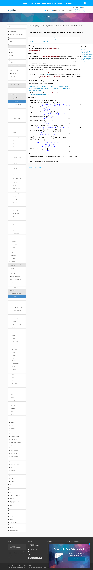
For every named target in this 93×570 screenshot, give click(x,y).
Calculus (12, 55)
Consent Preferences (39, 567)
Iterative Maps (14, 431)
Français (16, 565)
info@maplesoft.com (34, 551)
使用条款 (30, 567)
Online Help (38, 25)
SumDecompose (16, 188)
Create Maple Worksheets (15, 37)
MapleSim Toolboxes (14, 530)
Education (12, 508)
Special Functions (14, 450)
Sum (13, 252)
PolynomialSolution (18, 118)
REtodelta (15, 221)
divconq (14, 146)
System (11, 516)
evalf (13, 91)
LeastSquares (14, 400)
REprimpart (15, 210)
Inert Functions (14, 478)
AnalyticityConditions (17, 135)
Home (29, 25)
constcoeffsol (16, 137)
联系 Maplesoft (75, 7)
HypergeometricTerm (16, 293)
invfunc (12, 394)
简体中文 (29, 565)
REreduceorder (16, 213)
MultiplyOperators (17, 168)
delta (14, 140)
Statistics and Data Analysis (15, 487)
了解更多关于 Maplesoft (12, 557)
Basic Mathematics (14, 456)
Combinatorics (14, 67)
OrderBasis (13, 255)
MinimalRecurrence (17, 165)
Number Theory (14, 439)
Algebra (12, 52)
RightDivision (16, 182)
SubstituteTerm (17, 123)
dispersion (15, 143)
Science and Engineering (14, 495)
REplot (14, 207)
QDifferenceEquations (17, 88)
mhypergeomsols (16, 163)
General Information (15, 49)
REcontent (15, 202)
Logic (12, 467)
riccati (14, 227)
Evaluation (13, 261)
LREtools (14, 94)
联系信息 (30, 541)
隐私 (34, 567)
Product (13, 258)
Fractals (12, 425)
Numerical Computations (16, 442)
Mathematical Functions (15, 436)
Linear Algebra (13, 433)
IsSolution (16, 109)
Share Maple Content (14, 44)
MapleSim (12, 527)
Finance (12, 422)
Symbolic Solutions (15, 287)
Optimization (13, 445)
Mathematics (12, 46)
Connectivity (12, 498)
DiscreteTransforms (15, 70)
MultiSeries (13, 79)
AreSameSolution (17, 104)
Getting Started (13, 31)
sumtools (14, 241)
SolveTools (13, 386)
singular (13, 419)
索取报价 (83, 7)
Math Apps (12, 505)
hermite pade (14, 388)
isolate (12, 397)
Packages (12, 447)
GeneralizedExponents (17, 154)
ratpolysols (15, 199)
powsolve (13, 414)
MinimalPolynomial (15, 405)
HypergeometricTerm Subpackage (36, 26)
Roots (12, 285)
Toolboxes (12, 525)
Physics (11, 484)
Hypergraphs (14, 76)
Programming (12, 489)
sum (13, 238)
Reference (12, 513)
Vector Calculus (14, 453)
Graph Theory (14, 73)
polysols (14, 196)
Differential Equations (15, 58)
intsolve (13, 391)
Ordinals (13, 81)
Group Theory (14, 475)
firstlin (14, 149)
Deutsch (21, 565)
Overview (16, 101)
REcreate (15, 205)
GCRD (14, 151)
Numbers (12, 481)
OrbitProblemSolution (17, 307)
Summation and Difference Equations (68, 25)
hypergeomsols (16, 191)
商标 (45, 567)
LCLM (14, 160)
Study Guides (12, 510)
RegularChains (14, 282)
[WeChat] (41, 558)
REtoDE (14, 219)
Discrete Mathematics (15, 65)
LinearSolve (13, 402)
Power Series (13, 470)
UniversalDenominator (18, 318)
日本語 (25, 565)
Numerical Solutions (15, 276)
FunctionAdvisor (14, 473)
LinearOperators (14, 273)
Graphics (12, 492)
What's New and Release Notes (16, 34)
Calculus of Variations (15, 459)
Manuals (11, 519)
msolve (12, 411)
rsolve (13, 250)
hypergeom (14, 244)
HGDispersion (17, 107)
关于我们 (10, 541)
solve (12, 268)
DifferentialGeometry (15, 464)
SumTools (14, 236)
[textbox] (44, 100)
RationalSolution (17, 121)
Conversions (13, 461)
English (12, 565)
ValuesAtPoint (16, 233)
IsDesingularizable (17, 193)
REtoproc (15, 224)
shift (14, 230)
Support (33, 25)
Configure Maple (13, 522)
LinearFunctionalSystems (16, 271)
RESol (14, 216)
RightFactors (15, 185)
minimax (13, 408)
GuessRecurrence (17, 157)
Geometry (13, 428)
